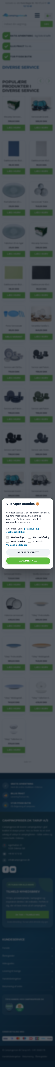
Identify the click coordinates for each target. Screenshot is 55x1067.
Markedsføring (41, 537)
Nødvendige (17, 537)
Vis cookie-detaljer (16, 544)
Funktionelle (18, 541)
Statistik (38, 541)
